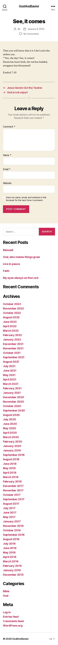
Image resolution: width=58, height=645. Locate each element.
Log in (7, 612)
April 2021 (9, 379)
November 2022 (13, 308)
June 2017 (9, 512)
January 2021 (12, 392)
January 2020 (12, 446)
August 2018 (11, 459)
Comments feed (13, 621)
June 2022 (10, 321)
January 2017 (12, 521)
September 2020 (14, 410)
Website (7, 183)
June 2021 (9, 370)
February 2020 (12, 441)
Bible (6, 591)
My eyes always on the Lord (20, 277)
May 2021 (9, 375)
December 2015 (13, 574)
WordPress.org (13, 625)
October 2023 (12, 304)
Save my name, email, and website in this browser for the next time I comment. (26, 199)
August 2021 (11, 361)
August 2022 (11, 317)
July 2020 (9, 419)
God (5, 595)
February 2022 (12, 335)
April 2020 (10, 432)
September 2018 (14, 454)
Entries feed (11, 616)
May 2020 (9, 428)
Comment (9, 126)
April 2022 (9, 326)
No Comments (31, 33)
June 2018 (10, 463)
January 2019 (12, 450)
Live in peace (11, 263)
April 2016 (9, 556)
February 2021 (12, 388)
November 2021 (13, 348)
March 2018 (10, 477)
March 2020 (11, 437)
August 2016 (11, 539)
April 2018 (9, 472)
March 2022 (10, 330)
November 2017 (13, 490)
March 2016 (10, 561)
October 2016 (12, 530)
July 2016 (9, 543)
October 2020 (12, 406)
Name (7, 155)
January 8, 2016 (35, 29)
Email (6, 169)
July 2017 (9, 508)
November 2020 (13, 401)
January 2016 (12, 570)
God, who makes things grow (21, 257)
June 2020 (10, 423)
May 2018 (9, 468)
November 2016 (13, 525)
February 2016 (12, 565)
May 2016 (9, 552)
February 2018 (12, 481)
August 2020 (11, 414)
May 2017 (9, 517)
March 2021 (10, 383)
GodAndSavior (29, 6)
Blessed (8, 250)
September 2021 (13, 357)
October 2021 (12, 352)
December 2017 (13, 485)
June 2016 (10, 548)
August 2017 (11, 503)
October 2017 (12, 494)
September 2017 (13, 499)
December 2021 (13, 343)
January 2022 (12, 339)
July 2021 (9, 366)
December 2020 (13, 397)
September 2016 (14, 534)
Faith (6, 270)
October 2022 (12, 312)
